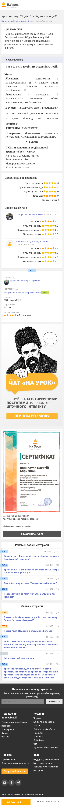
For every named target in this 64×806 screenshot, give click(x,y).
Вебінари (6, 725)
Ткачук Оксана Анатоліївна (29, 214)
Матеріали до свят (43, 763)
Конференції (7, 729)
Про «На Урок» (9, 759)
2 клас (21, 292)
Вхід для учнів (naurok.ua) (46, 759)
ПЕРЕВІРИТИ (54, 701)
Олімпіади (38, 740)
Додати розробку (32, 534)
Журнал (37, 718)
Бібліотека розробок (44, 722)
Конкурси (38, 736)
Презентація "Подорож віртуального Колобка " (28, 631)
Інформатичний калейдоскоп (19, 658)
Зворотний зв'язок (14, 771)
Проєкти (38, 733)
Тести (36, 725)
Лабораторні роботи (44, 729)
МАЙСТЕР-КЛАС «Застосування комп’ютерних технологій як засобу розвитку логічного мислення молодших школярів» (31, 644)
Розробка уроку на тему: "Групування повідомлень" (30, 583)
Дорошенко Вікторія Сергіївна (25, 280)
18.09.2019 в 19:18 (25, 244)
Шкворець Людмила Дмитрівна (32, 241)
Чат (35, 744)
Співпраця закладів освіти (15, 763)
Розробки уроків (33, 292)
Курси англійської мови (45, 747)
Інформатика (10, 292)
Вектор (5, 736)
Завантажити (17, 802)
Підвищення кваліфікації (14, 722)
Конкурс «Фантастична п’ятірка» (45, 768)
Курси (4, 733)
